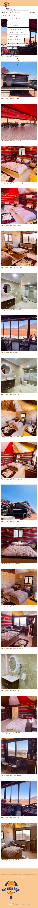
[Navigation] (32, 37)
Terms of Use (17, 904)
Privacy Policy (26, 904)
